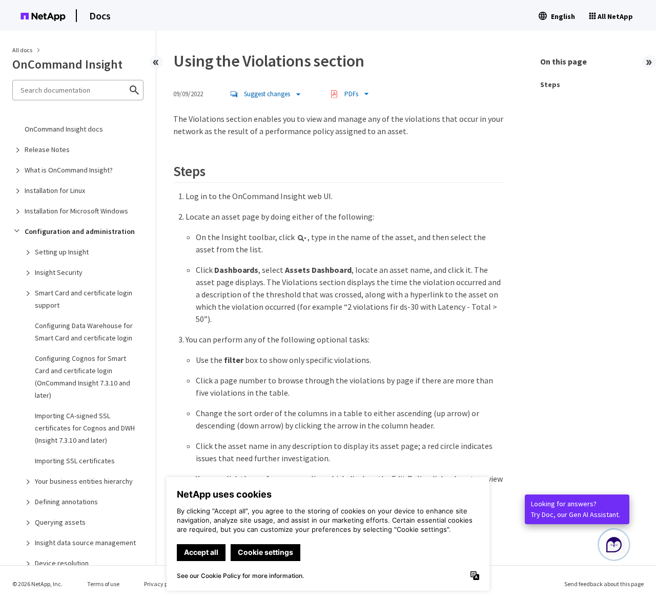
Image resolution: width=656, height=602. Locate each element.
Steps (550, 84)
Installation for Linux (55, 190)
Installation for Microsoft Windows (76, 211)
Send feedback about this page (604, 584)
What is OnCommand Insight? (69, 170)
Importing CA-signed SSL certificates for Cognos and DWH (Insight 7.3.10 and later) (85, 428)
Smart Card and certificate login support (83, 299)
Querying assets (60, 522)
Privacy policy (162, 584)
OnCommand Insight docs (64, 129)
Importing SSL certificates (75, 460)
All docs (22, 50)
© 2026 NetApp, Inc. (37, 584)
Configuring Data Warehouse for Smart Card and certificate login (84, 331)
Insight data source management (85, 542)
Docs (100, 15)
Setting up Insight (62, 251)
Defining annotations (66, 501)
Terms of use (103, 584)
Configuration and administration (80, 231)
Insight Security (59, 272)
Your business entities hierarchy (84, 481)
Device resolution (62, 563)
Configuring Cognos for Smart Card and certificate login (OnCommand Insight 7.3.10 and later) (82, 377)
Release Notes (47, 149)
